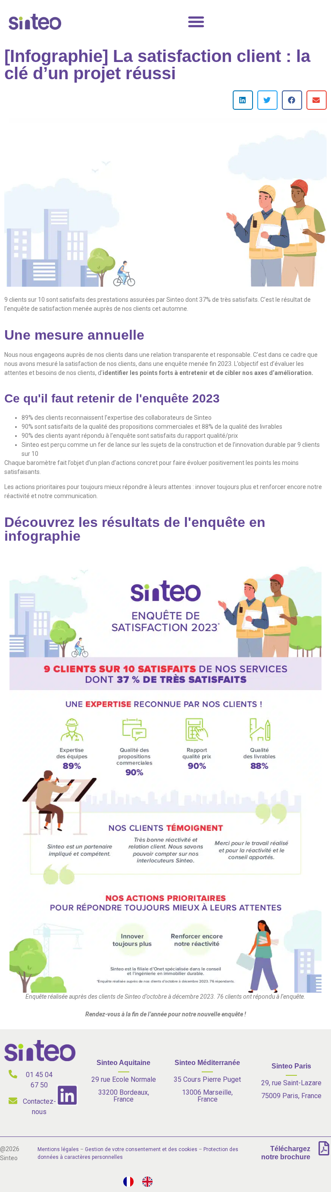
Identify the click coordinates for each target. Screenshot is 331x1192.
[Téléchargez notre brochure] (324, 1148)
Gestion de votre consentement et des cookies (141, 1149)
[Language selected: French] (142, 1182)
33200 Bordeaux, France (123, 1095)
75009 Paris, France (291, 1096)
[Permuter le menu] (196, 21)
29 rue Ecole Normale (123, 1079)
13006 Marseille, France (207, 1095)
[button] (243, 100)
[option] (149, 1182)
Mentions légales (58, 1149)
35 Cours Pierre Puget (207, 1079)
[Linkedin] (67, 1095)
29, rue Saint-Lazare (291, 1083)
